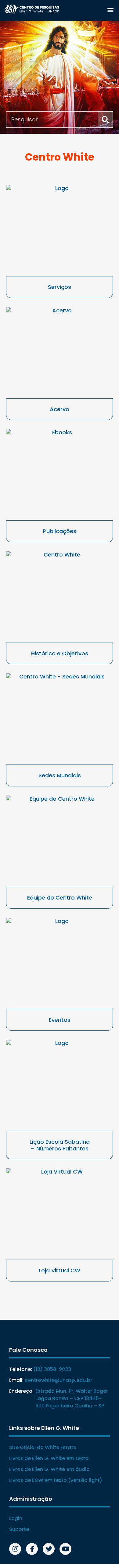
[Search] (105, 119)
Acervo (59, 409)
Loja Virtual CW (59, 1270)
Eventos (59, 1020)
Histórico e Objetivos (59, 653)
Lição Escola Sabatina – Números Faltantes (60, 1145)
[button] (110, 10)
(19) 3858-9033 (52, 1369)
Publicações (59, 531)
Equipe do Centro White (59, 897)
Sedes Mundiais (59, 775)
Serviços (59, 287)
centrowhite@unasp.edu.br (58, 1380)
